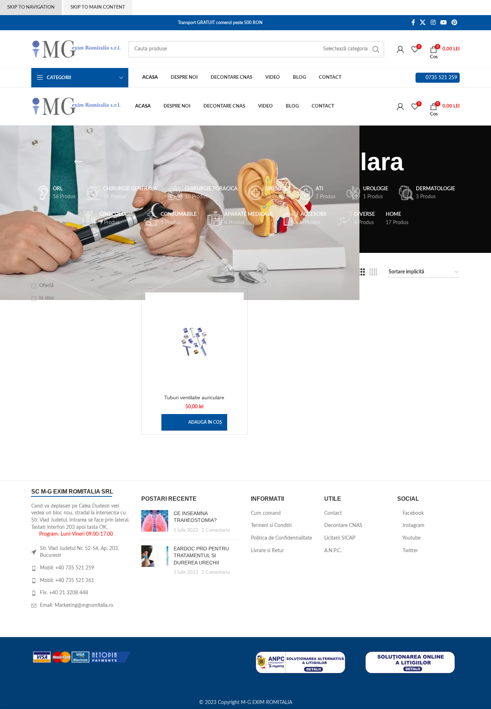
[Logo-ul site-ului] (76, 48)
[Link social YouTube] (443, 22)
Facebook (412, 513)
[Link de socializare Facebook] (413, 22)
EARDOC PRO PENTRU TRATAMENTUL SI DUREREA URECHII (201, 555)
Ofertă (46, 285)
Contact (333, 513)
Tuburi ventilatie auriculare (194, 397)
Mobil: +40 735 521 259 (67, 568)
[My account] (400, 49)
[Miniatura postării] (154, 522)
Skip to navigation (31, 7)
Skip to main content (97, 7)
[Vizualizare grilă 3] (361, 272)
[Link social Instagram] (433, 22)
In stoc (46, 298)
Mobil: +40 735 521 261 (67, 580)
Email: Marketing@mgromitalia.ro (76, 605)
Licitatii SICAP (339, 538)
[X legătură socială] (423, 22)
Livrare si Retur (267, 550)
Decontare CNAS (343, 525)
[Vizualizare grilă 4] (373, 272)
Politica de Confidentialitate (281, 538)
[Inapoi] (78, 162)
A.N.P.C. (332, 550)
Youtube (411, 538)
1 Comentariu (216, 530)
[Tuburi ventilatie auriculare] (194, 341)
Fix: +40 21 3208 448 (64, 592)
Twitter (409, 550)
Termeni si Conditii (271, 525)
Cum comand (266, 513)
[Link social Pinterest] (454, 22)
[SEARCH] (376, 49)
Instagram (413, 525)
